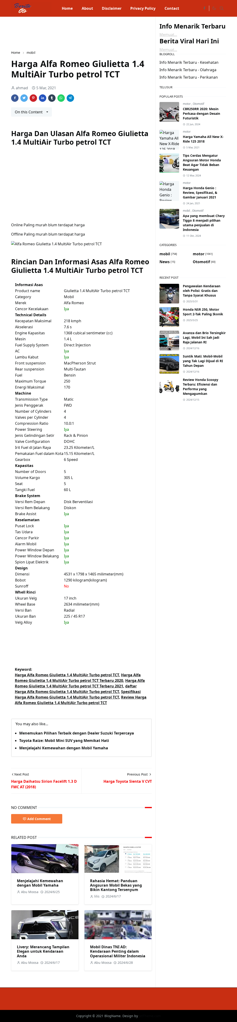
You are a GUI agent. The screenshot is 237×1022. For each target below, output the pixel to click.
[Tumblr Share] (52, 98)
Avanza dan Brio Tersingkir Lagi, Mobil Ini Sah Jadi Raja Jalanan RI (204, 337)
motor (187, 104)
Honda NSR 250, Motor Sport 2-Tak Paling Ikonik (203, 311)
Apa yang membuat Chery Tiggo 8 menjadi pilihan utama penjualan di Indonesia (204, 223)
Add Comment (39, 819)
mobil (187, 211)
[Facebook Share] (15, 98)
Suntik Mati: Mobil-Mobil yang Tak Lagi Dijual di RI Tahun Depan (203, 361)
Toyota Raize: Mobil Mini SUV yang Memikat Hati (64, 740)
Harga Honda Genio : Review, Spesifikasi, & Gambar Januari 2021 (200, 192)
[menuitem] (67, 8)
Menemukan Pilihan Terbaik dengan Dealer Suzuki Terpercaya (76, 733)
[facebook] (204, 8)
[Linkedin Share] (42, 98)
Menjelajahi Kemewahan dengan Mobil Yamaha (63, 748)
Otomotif (198, 104)
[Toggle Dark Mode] (214, 8)
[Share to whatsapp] (61, 98)
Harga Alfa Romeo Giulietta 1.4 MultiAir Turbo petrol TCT (67, 674)
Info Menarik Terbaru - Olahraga (187, 69)
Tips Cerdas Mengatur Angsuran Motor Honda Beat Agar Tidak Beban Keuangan (202, 162)
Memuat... (168, 34)
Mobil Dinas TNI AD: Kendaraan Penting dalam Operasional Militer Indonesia (117, 951)
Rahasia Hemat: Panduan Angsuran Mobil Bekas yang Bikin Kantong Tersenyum (116, 885)
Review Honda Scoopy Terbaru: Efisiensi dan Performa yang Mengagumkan (200, 386)
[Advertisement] (95, 32)
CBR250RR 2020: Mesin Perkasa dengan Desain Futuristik (201, 113)
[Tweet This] (24, 98)
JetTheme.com (150, 1016)
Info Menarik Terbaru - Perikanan (188, 77)
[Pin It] (33, 98)
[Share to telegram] (70, 98)
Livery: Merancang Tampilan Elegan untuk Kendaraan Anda (43, 951)
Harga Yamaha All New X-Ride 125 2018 (203, 139)
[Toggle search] (222, 8)
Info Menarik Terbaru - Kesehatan (188, 62)
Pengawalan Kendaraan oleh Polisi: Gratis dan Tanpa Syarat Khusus (201, 290)
